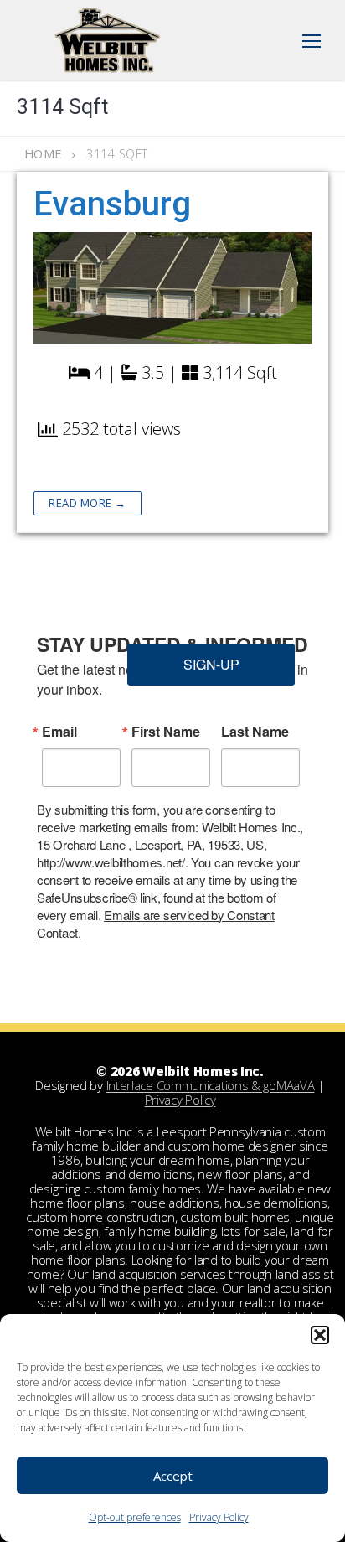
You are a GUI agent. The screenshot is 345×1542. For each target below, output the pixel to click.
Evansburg (112, 204)
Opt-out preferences (135, 1517)
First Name (165, 731)
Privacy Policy (219, 1517)
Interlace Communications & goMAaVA (210, 1085)
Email (59, 731)
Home (43, 154)
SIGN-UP (211, 664)
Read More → (87, 502)
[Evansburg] (172, 288)
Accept (173, 1475)
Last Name (255, 731)
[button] (320, 1335)
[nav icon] (311, 40)
